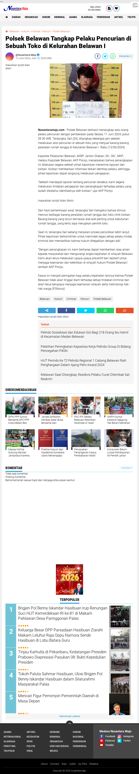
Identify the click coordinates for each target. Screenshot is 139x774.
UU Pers (82, 763)
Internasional (12, 736)
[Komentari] (125, 310)
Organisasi (31, 17)
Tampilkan (126, 468)
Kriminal (59, 17)
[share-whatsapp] (113, 56)
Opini (30, 741)
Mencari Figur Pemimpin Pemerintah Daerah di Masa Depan (58, 698)
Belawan (14, 31)
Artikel (118, 17)
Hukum (46, 17)
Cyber (72, 763)
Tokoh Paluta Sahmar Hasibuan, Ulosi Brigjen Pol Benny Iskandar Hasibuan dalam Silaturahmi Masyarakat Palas (60, 679)
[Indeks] (109, 8)
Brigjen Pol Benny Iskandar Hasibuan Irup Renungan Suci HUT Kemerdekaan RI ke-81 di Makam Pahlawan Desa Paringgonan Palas (62, 613)
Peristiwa (9, 746)
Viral (30, 750)
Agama (73, 17)
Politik (31, 746)
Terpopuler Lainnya (69, 716)
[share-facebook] (97, 56)
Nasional (78, 736)
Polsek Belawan (61, 31)
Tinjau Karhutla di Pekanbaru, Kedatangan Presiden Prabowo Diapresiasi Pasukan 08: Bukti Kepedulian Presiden (62, 657)
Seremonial (80, 746)
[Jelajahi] (135, 5)
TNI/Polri (9, 750)
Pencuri (46, 31)
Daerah (16, 17)
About (44, 763)
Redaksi (93, 763)
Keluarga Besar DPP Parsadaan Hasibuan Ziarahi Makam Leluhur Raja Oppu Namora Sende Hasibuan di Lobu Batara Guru (60, 635)
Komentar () (125, 56)
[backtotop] (69, 724)
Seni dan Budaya (59, 746)
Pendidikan (103, 17)
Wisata (54, 750)
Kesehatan (33, 736)
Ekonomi (55, 731)
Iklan (64, 763)
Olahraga (87, 17)
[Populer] (116, 8)
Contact (54, 763)
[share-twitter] (105, 56)
